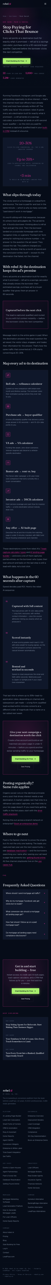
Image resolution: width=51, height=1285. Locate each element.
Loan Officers (33, 1168)
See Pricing (25, 767)
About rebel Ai (8, 1232)
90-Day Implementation (37, 1136)
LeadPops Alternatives (36, 1211)
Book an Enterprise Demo (38, 1140)
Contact (6, 1252)
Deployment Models (36, 1120)
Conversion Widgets (11, 1144)
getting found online (36, 857)
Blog (4, 1240)
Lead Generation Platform (13, 1206)
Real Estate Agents (35, 1176)
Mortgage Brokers (35, 1172)
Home (4, 16)
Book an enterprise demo (26, 823)
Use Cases (13, 16)
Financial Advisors (35, 1184)
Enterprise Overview (36, 1116)
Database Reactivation (11, 1180)
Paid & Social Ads (9, 1176)
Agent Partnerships (10, 1172)
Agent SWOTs (8, 1140)
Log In (5, 1248)
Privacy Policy (9, 1274)
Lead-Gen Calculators (11, 1120)
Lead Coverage (34, 1124)
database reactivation (17, 850)
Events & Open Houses (12, 1168)
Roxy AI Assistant (9, 1132)
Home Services (34, 1188)
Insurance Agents (34, 1180)
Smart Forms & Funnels (12, 1124)
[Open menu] (45, 4)
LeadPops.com (8, 1257)
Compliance (32, 1132)
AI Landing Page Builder (12, 1116)
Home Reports (8, 1136)
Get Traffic (7, 1156)
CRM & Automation (10, 1128)
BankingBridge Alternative (38, 1203)
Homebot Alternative (36, 1199)
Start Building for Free (15, 61)
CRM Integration (34, 1128)
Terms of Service (24, 1274)
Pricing (5, 1236)
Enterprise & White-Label (12, 1148)
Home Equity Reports (11, 1221)
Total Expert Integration (12, 1152)
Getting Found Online (11, 1184)
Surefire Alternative (35, 1207)
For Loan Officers (10, 1217)
